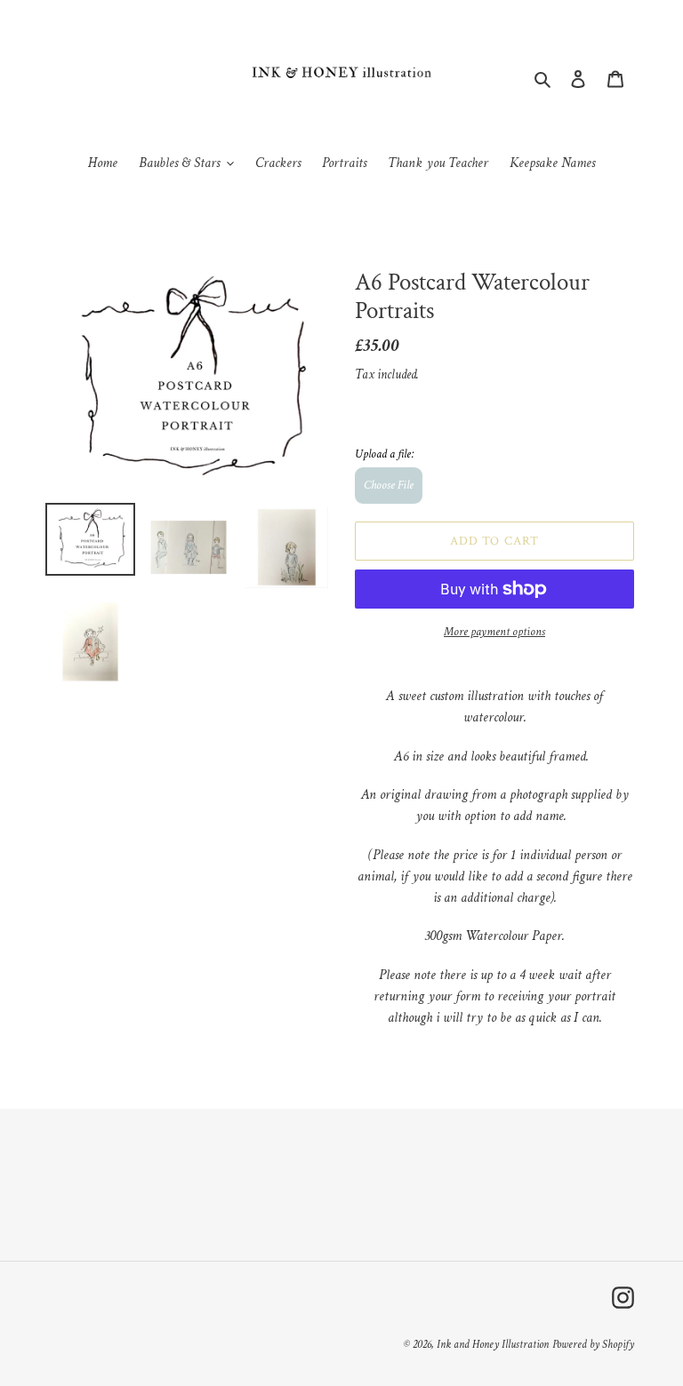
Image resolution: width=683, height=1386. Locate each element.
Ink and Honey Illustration (493, 1344)
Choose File (389, 485)
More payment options (494, 632)
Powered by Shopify (593, 1344)
